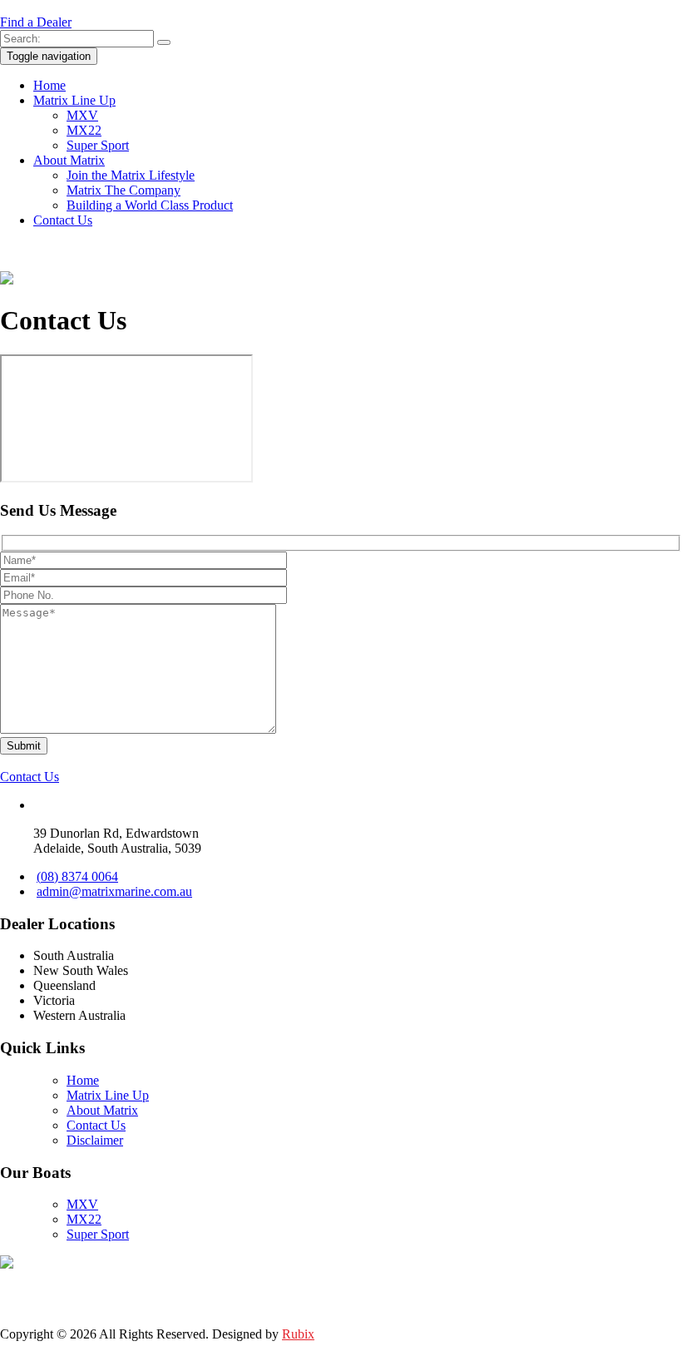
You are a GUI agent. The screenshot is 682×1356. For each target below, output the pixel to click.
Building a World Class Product (150, 205)
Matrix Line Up (74, 100)
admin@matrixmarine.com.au (114, 891)
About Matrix (69, 160)
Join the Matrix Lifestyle (131, 175)
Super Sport (98, 145)
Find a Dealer (36, 22)
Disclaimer (95, 1140)
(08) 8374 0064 (77, 876)
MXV (82, 115)
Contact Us (62, 220)
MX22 (84, 130)
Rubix (298, 1334)
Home (49, 85)
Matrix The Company (123, 190)
